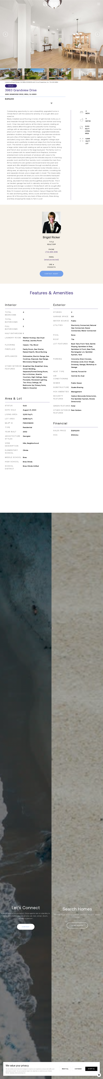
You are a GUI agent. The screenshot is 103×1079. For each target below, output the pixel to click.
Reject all (65, 1068)
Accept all (91, 1068)
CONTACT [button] (26, 927)
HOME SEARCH (77, 925)
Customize (78, 1068)
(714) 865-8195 (51, 252)
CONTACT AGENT (51, 274)
